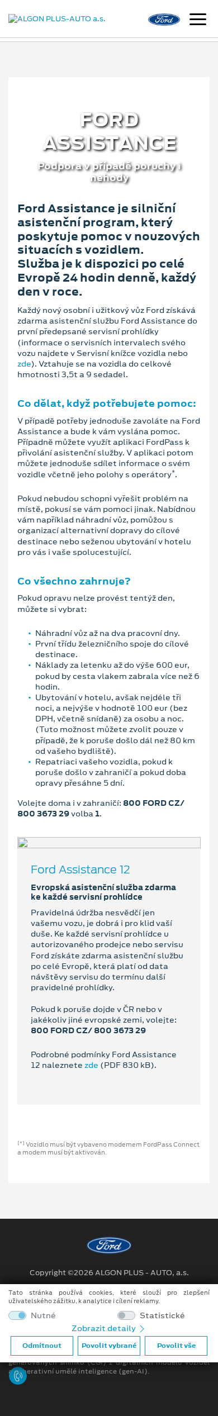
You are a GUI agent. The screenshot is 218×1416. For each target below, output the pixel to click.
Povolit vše (176, 1345)
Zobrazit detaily (105, 1328)
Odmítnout (41, 1345)
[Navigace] (198, 21)
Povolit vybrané (109, 1345)
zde (24, 363)
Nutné (43, 1315)
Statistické (162, 1315)
